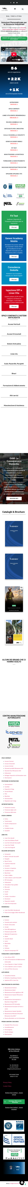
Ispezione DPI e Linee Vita (11, 980)
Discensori (7, 899)
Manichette (7, 943)
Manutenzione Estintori (11, 987)
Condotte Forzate (9, 870)
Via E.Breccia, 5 (14, 1055)
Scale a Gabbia (8, 875)
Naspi (6, 946)
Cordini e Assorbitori (10, 896)
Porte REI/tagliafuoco (10, 929)
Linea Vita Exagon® (10, 847)
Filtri (6, 794)
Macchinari (7, 873)
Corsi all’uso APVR (9, 957)
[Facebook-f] (10, 2)
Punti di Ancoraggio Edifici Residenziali (15, 912)
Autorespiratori (9, 784)
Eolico (6, 819)
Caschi (6, 892)
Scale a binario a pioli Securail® (13, 877)
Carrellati (7, 787)
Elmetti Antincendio (10, 924)
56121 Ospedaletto (14, 1057)
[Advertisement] (14, 434)
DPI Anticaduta (8, 880)
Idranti (6, 936)
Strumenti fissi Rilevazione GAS (13, 770)
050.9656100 (15, 1065)
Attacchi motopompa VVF (11, 950)
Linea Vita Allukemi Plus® (11, 840)
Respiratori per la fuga (10, 801)
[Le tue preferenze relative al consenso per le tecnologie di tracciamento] (25, 1184)
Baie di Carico (8, 861)
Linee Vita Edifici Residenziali (12, 910)
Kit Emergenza (8, 1029)
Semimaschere (8, 798)
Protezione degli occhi (10, 810)
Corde (6, 894)
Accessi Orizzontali (10, 763)
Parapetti (7, 859)
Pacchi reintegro (9, 1032)
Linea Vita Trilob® (9, 845)
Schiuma (7, 948)
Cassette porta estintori (11, 922)
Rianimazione (8, 1034)
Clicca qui (14, 227)
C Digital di (12, 1183)
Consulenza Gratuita (10, 975)
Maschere (7, 796)
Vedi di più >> (14, 104)
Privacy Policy (7, 1082)
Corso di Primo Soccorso (11, 969)
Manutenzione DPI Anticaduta (12, 1004)
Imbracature (8, 773)
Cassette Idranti (9, 939)
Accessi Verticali (9, 761)
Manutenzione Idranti (10, 990)
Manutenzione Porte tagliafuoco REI (14, 992)
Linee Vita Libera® (9, 838)
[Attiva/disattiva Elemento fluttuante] (22, 1182)
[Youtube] (16, 2)
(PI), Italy (14, 1059)
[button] (15, 8)
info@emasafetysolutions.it (14, 1069)
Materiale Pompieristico (11, 934)
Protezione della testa (10, 812)
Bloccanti (7, 887)
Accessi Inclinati (9, 766)
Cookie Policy (7, 1086)
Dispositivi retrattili (10, 901)
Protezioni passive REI (10, 931)
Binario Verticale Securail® (12, 856)
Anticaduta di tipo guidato (11, 884)
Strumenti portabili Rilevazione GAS (14, 768)
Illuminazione (8, 778)
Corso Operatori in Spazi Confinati (13, 964)
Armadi (6, 927)
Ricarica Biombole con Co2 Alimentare (15, 1018)
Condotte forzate (9, 828)
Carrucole (7, 889)
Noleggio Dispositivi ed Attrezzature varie (15, 775)
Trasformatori (8, 821)
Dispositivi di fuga (9, 789)
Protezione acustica (10, 807)
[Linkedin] (13, 2)
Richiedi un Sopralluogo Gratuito (13, 978)
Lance (6, 941)
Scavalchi (7, 830)
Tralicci (6, 826)
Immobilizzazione (9, 1027)
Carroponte (7, 854)
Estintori (7, 920)
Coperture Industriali (10, 863)
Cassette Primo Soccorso (11, 1025)
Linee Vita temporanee (10, 903)
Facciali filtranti (9, 791)
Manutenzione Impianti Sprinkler (13, 1011)
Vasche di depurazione (10, 823)
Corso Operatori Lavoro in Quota (13, 966)
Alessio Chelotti (18, 1183)
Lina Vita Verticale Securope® (12, 843)
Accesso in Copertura (10, 868)
